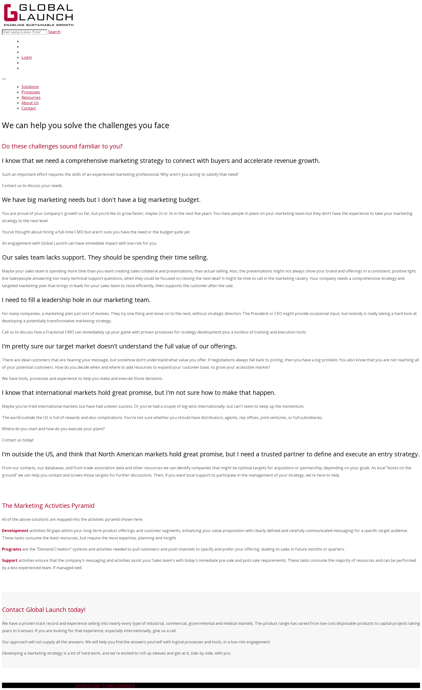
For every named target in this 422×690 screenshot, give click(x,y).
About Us (30, 102)
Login (26, 57)
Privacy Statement (118, 685)
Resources (31, 97)
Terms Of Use (86, 685)
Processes (30, 92)
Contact (28, 108)
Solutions (30, 86)
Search (54, 31)
